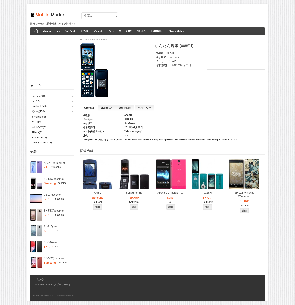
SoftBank (70, 31)
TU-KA (141, 31)
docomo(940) (39, 96)
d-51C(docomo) (52, 194)
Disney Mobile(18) (42, 142)
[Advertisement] (191, 15)
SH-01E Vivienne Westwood (244, 194)
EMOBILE (157, 31)
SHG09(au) (50, 242)
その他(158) (38, 111)
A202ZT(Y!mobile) (54, 162)
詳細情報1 (107, 108)
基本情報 (88, 108)
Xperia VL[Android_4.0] (170, 192)
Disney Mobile (176, 31)
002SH (208, 192)
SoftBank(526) (39, 106)
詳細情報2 (125, 108)
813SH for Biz (134, 192)
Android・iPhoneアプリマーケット (54, 284)
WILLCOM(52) (39, 127)
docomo (47, 31)
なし (111, 31)
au (58, 31)
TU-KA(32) (37, 132)
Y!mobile (98, 31)
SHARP (173, 61)
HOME (83, 39)
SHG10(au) (50, 226)
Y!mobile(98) (39, 116)
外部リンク (144, 108)
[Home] (36, 31)
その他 (84, 31)
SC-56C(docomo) (54, 258)
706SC (97, 192)
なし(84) (36, 122)
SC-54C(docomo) (54, 178)
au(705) (36, 101)
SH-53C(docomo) (54, 210)
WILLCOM (125, 31)
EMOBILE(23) (39, 137)
